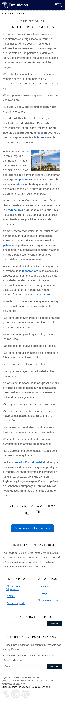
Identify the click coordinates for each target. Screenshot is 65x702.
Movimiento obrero (48, 600)
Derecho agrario (16, 603)
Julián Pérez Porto (29, 552)
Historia (23, 13)
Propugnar (43, 586)
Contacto (36, 687)
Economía (10, 13)
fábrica (20, 184)
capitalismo (42, 294)
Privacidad (24, 687)
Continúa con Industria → (33, 528)
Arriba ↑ (46, 687)
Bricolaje (43, 593)
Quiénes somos (9, 687)
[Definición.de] (15, 5)
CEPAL (11, 596)
